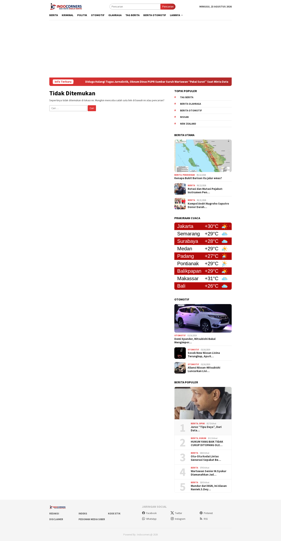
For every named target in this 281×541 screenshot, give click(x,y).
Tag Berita (186, 97)
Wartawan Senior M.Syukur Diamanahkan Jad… (208, 472)
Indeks (83, 513)
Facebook (151, 513)
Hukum (202, 438)
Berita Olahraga (190, 103)
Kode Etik (114, 513)
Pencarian (168, 6)
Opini (202, 423)
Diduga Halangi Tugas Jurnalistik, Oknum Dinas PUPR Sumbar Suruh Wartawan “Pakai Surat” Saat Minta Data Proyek (147, 81)
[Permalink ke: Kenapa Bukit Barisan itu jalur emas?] (203, 156)
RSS (206, 519)
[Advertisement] (140, 49)
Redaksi (54, 513)
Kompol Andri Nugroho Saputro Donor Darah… (208, 205)
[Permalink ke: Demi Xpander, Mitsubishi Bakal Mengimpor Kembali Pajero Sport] (203, 318)
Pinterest (208, 513)
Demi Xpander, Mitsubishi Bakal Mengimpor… (194, 340)
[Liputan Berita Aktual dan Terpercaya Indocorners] (67, 6)
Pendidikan (189, 175)
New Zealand (188, 123)
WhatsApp (151, 519)
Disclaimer (56, 519)
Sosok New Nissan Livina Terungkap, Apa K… (204, 354)
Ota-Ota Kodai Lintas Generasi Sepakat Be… (206, 458)
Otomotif (180, 335)
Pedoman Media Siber (92, 519)
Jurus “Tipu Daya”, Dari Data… (206, 428)
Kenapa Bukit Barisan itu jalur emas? (198, 178)
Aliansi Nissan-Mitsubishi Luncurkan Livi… (204, 369)
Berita (178, 175)
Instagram (180, 519)
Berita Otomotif (191, 110)
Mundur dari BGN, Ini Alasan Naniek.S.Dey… (209, 487)
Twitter (178, 513)
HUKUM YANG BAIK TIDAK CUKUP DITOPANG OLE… (207, 443)
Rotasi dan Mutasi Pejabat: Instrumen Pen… (205, 190)
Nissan (184, 117)
